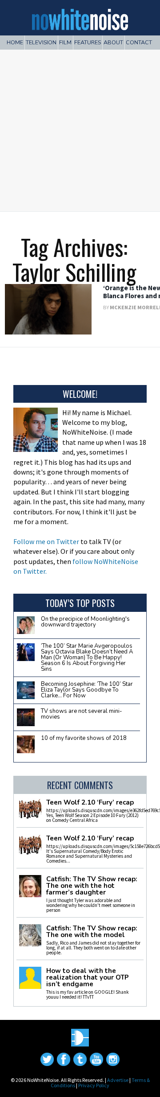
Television (41, 42)
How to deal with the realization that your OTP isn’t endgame (87, 978)
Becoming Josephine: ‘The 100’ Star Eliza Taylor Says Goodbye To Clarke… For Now (87, 690)
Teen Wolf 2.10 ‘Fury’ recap (90, 802)
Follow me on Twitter (46, 541)
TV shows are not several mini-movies (81, 714)
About (113, 42)
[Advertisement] (80, 127)
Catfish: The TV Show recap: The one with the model (91, 931)
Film (65, 42)
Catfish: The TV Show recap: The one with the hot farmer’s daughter (91, 886)
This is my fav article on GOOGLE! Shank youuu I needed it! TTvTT (87, 994)
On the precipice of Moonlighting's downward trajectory (85, 622)
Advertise (117, 1080)
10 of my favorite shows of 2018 (84, 738)
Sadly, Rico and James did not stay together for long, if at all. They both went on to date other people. (93, 948)
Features (87, 42)
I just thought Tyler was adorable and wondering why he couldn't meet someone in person (90, 905)
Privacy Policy (93, 1085)
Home (15, 42)
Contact (139, 42)
